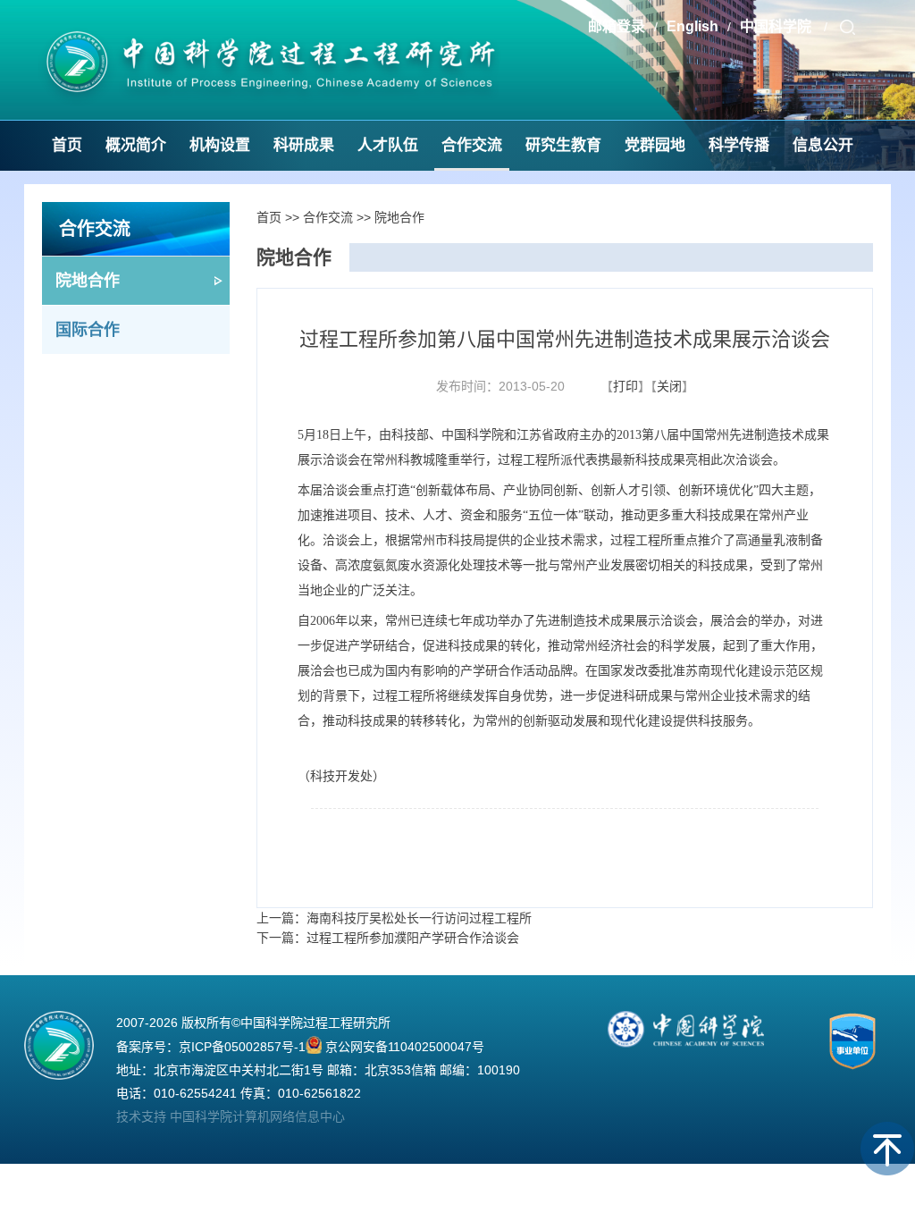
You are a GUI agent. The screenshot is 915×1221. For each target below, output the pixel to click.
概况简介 (135, 145)
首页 (67, 145)
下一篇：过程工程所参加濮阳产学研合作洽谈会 (387, 937)
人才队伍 (387, 145)
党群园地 (655, 145)
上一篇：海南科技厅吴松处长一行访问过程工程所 (394, 918)
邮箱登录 (616, 26)
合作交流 (471, 145)
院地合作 (87, 281)
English (692, 26)
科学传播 (739, 145)
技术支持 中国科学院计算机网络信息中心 (230, 1116)
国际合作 (87, 330)
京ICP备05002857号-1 (242, 1047)
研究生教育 (563, 145)
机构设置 (219, 145)
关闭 (669, 386)
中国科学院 (777, 26)
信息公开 (823, 145)
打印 (625, 386)
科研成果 (303, 145)
